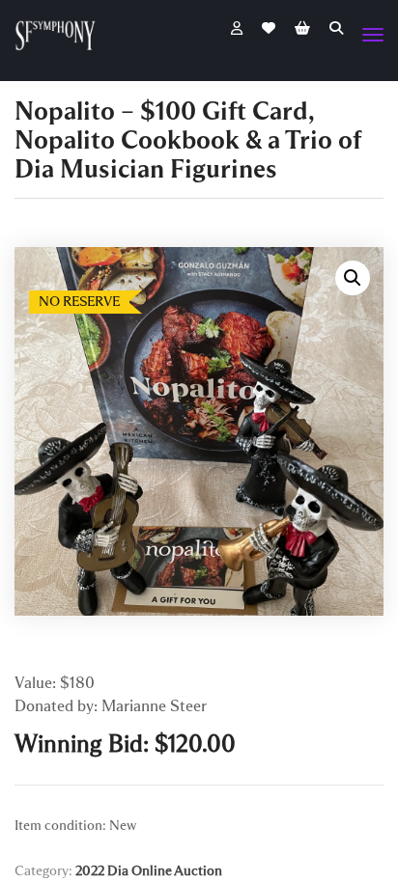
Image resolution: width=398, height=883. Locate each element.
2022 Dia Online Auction (148, 871)
